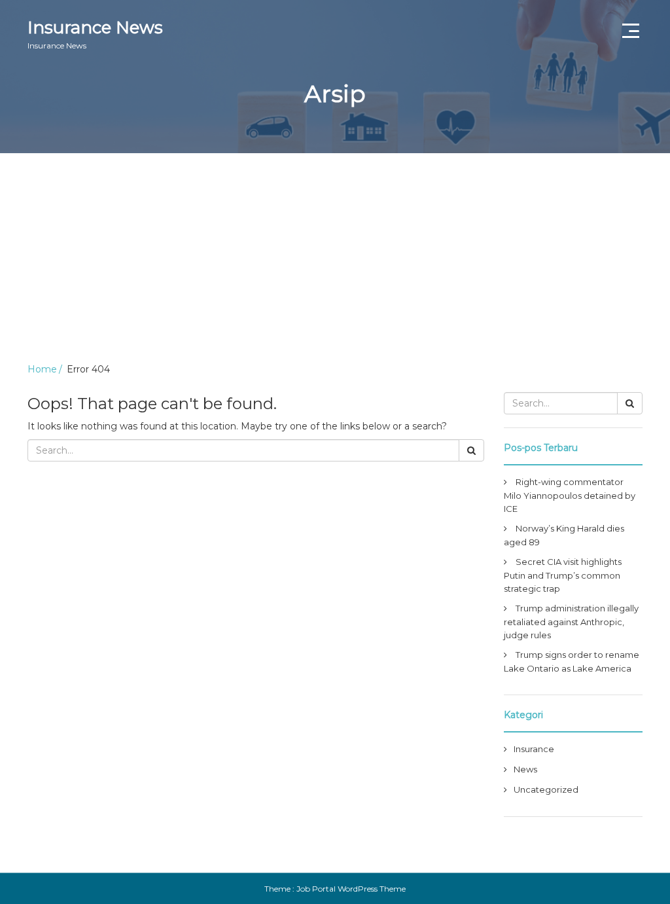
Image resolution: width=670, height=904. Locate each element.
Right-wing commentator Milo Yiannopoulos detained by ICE (569, 495)
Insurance (534, 749)
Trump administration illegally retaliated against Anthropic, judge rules (571, 621)
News (525, 769)
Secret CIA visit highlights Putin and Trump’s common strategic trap (563, 575)
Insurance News (95, 33)
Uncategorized (546, 789)
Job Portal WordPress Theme (351, 889)
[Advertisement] (335, 251)
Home (42, 369)
